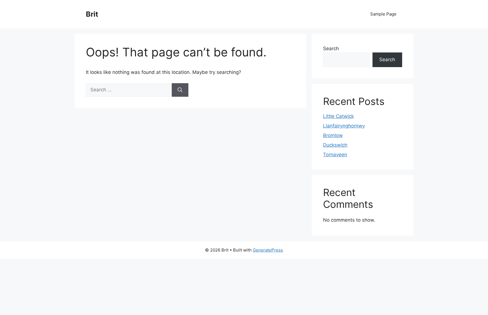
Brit (92, 14)
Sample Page (383, 14)
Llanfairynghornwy (344, 126)
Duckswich (335, 145)
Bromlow (333, 135)
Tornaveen (335, 154)
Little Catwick (338, 116)
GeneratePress (268, 250)
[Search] (180, 90)
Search (331, 48)
